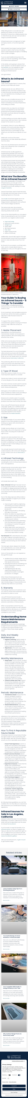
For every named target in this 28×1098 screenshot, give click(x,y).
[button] (25, 2)
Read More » (6, 900)
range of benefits (6, 188)
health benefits (15, 413)
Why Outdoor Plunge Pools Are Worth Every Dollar (12, 1034)
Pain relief (8, 230)
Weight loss (8, 225)
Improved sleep (9, 221)
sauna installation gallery (9, 836)
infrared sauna (5, 829)
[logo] (7, 2)
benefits (5, 67)
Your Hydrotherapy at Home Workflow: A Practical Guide (11, 936)
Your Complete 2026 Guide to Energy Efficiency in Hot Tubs (12, 987)
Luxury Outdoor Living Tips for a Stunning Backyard (12, 889)
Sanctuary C (21, 452)
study (5, 199)
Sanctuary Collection (17, 358)
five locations (11, 824)
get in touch (21, 840)
